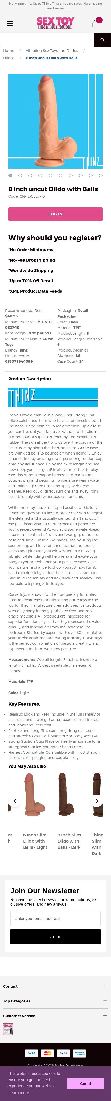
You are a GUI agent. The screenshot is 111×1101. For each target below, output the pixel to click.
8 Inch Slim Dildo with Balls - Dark (69, 841)
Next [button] (96, 801)
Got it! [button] (85, 1084)
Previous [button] (15, 801)
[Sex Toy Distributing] (55, 22)
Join (55, 936)
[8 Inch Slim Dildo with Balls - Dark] (66, 822)
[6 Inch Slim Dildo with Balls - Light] (35, 822)
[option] (73, 811)
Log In (55, 214)
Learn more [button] (18, 1093)
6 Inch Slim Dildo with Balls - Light (35, 841)
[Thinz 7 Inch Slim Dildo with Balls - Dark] (101, 822)
